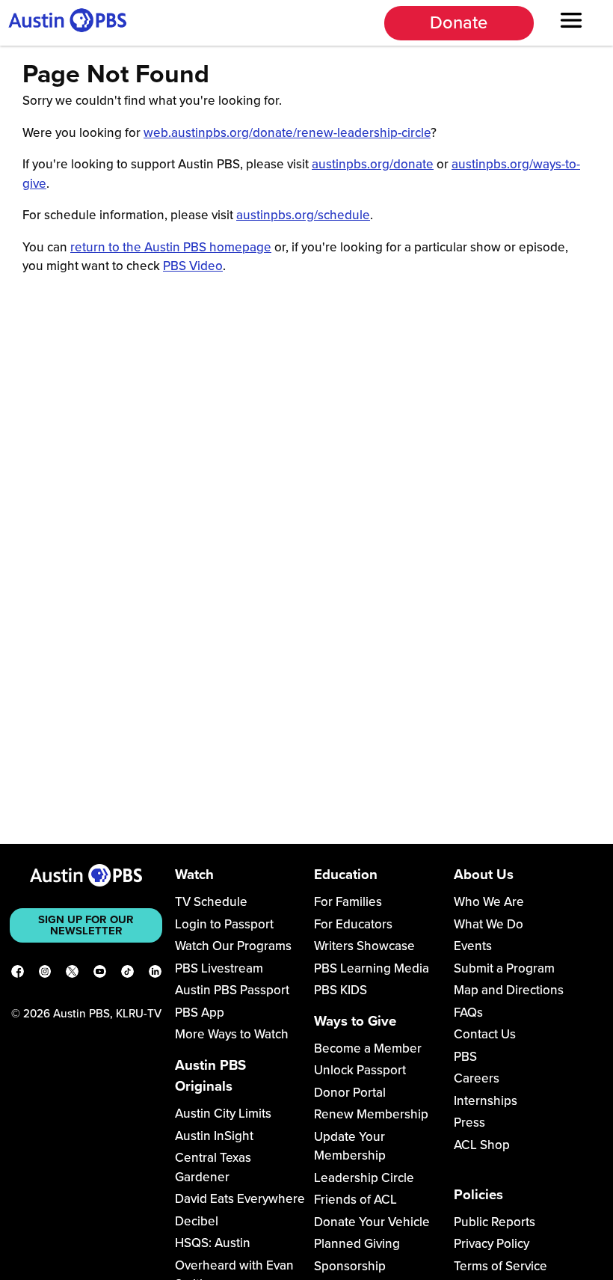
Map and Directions (509, 990)
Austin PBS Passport (232, 990)
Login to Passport (224, 924)
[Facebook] (17, 974)
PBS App (199, 1012)
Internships (485, 1101)
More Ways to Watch (232, 1034)
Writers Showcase (364, 946)
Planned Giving (357, 1244)
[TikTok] (127, 974)
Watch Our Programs (233, 946)
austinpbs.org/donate (373, 164)
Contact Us (485, 1034)
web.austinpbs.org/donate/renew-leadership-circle (287, 133)
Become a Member (368, 1048)
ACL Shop (482, 1145)
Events (473, 946)
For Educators (353, 924)
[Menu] (571, 22)
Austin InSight (214, 1136)
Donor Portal (350, 1092)
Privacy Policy (491, 1244)
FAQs (468, 1012)
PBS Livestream (219, 968)
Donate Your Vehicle (372, 1222)
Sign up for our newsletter (86, 925)
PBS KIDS (340, 990)
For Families (348, 902)
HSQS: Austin (212, 1243)
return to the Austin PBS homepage (170, 247)
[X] (72, 974)
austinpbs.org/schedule (303, 215)
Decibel (196, 1221)
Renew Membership (371, 1114)
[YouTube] (100, 974)
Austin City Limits (223, 1113)
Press (469, 1122)
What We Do (488, 924)
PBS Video (193, 266)
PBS (465, 1057)
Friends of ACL (355, 1199)
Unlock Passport (360, 1070)
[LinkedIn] (155, 974)
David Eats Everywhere (240, 1199)
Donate (458, 23)
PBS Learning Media (371, 968)
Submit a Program (504, 968)
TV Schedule (211, 902)
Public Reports (494, 1222)
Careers (476, 1078)
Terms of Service (500, 1266)
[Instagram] (45, 974)
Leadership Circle (364, 1178)
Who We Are (489, 902)
